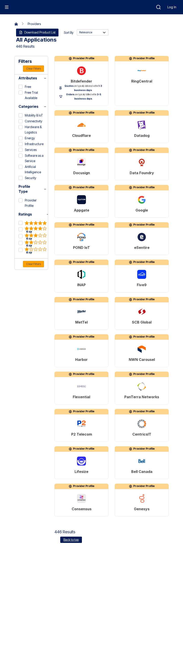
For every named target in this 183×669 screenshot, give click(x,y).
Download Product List (40, 32)
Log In (171, 7)
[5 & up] (33, 223)
